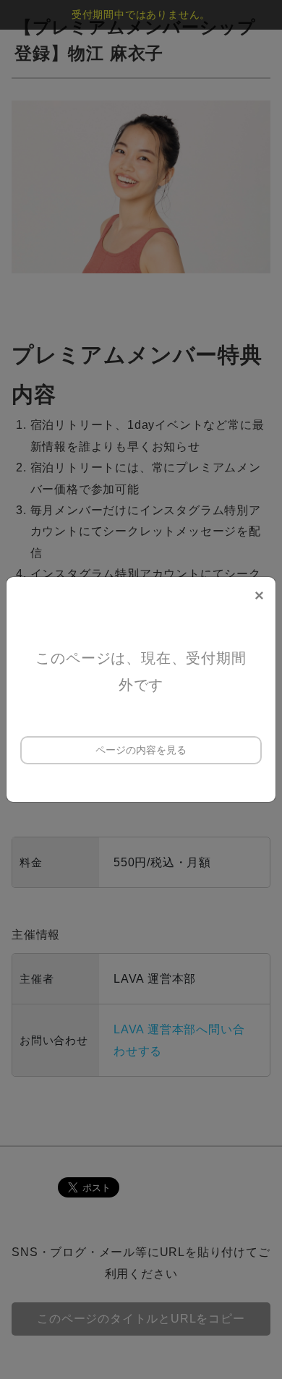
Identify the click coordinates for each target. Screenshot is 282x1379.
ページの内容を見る (141, 750)
